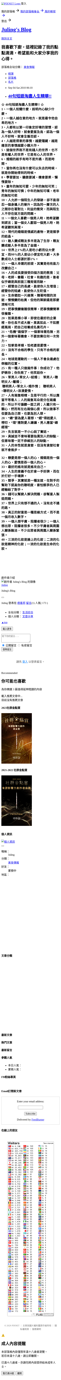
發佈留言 (7, 649)
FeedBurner (38, 1119)
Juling (4, 585)
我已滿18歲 (8, 1373)
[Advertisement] (30, 917)
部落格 (12, 77)
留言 (29, 603)
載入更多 (7, 629)
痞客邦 (21, 603)
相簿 (11, 73)
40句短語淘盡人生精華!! (30, 96)
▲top (4, 622)
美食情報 (29, 67)
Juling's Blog (16, 29)
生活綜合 (27, 612)
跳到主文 (6, 38)
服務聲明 (36, 1329)
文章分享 (27, 616)
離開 (19, 1373)
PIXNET (15, 1325)
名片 (11, 81)
